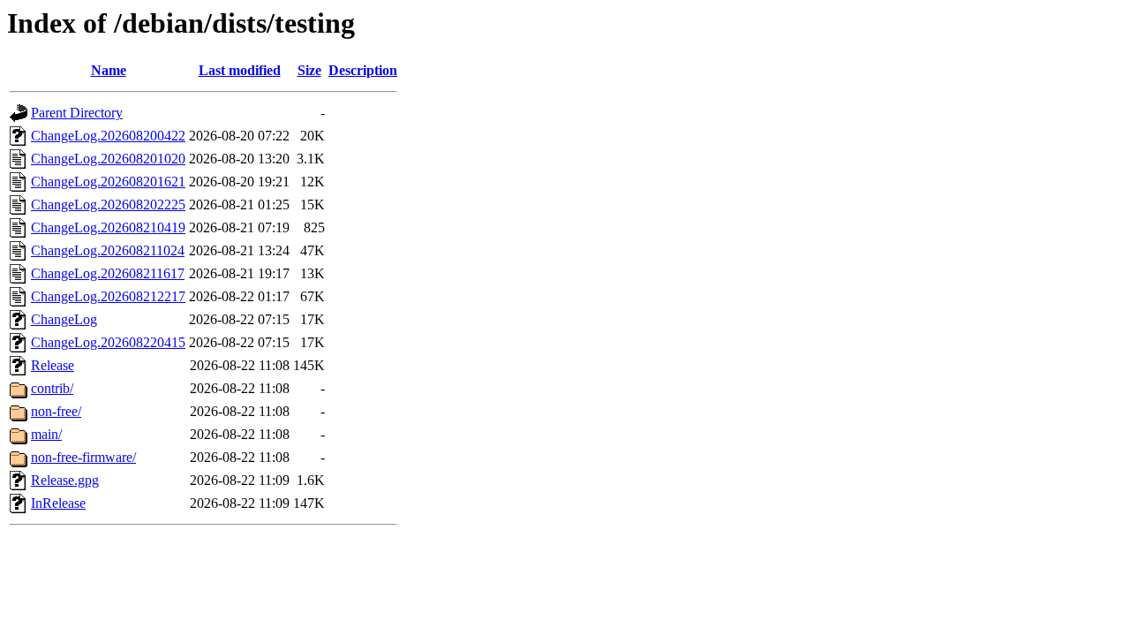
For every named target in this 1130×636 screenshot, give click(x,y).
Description (362, 70)
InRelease (58, 503)
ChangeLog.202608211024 (108, 250)
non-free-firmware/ (83, 457)
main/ (46, 434)
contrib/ (52, 388)
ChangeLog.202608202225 (108, 204)
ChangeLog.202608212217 (108, 296)
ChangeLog (64, 319)
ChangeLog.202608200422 (108, 135)
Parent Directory (77, 112)
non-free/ (56, 411)
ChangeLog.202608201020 (108, 158)
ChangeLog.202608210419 (108, 227)
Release (52, 365)
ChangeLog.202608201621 (108, 181)
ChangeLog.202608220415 (108, 342)
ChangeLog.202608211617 (108, 273)
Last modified (240, 70)
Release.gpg (65, 480)
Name (108, 70)
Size (309, 70)
